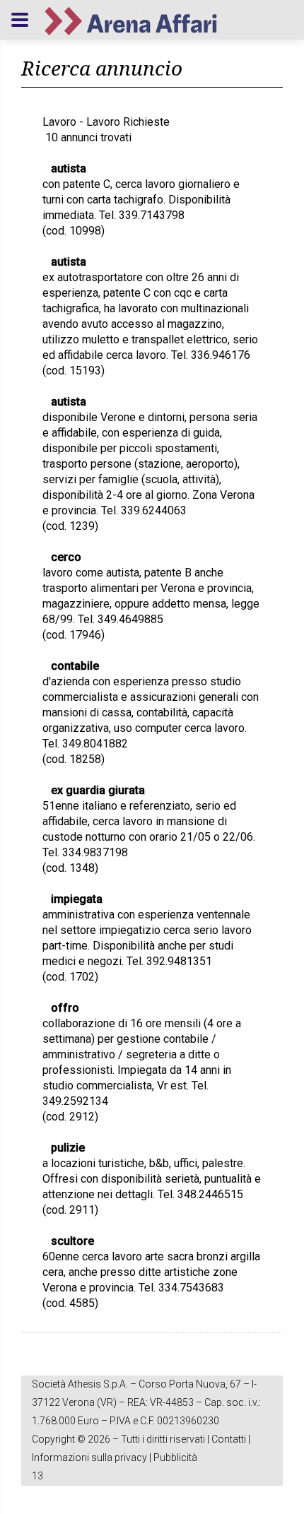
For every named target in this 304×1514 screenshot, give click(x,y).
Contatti (228, 1439)
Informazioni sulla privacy (89, 1457)
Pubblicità (175, 1457)
